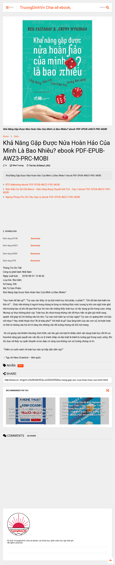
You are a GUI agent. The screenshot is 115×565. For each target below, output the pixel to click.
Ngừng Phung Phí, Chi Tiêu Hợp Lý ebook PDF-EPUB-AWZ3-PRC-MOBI (43, 197)
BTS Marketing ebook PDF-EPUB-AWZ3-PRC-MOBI (33, 184)
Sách (16, 136)
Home (6, 136)
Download (35, 238)
